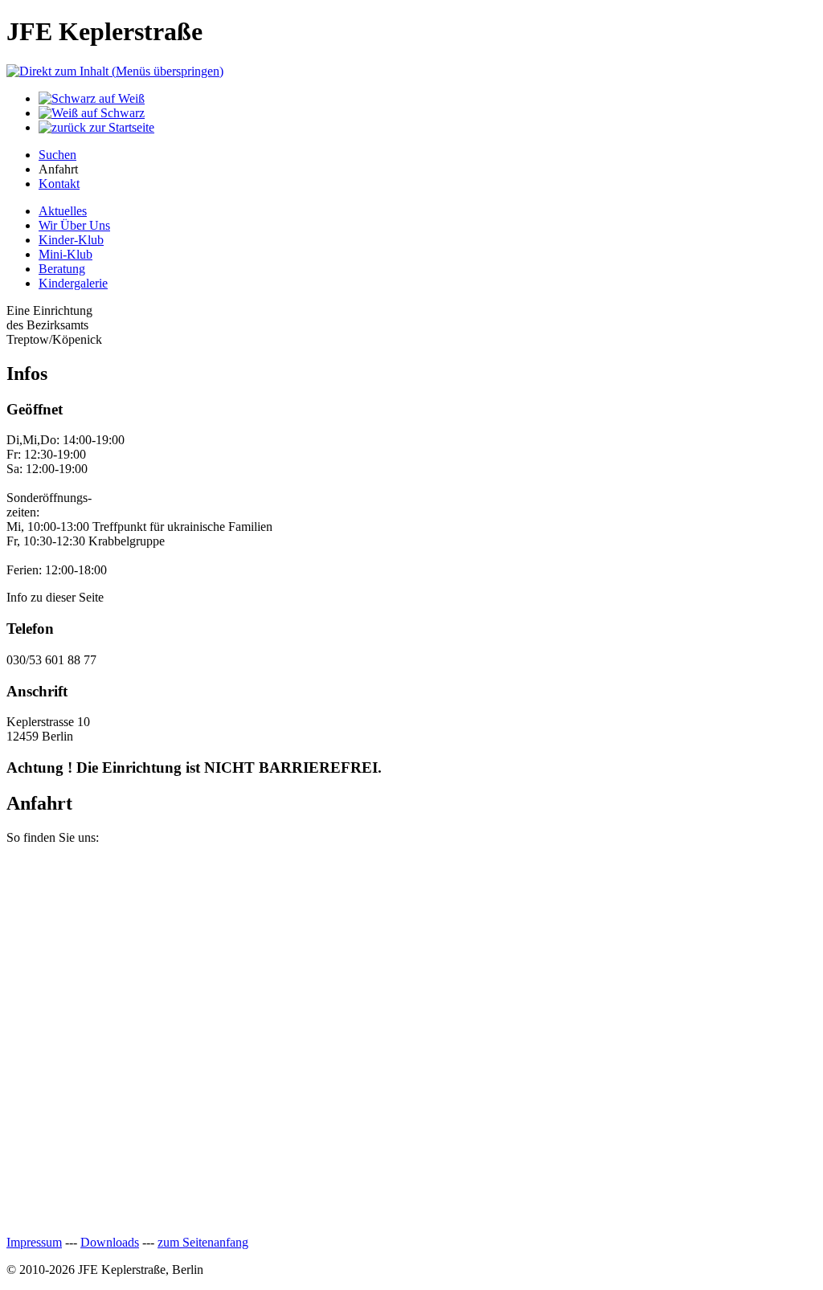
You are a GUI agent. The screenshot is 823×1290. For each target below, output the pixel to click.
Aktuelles (63, 211)
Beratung (62, 269)
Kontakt (59, 183)
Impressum (34, 1242)
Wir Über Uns (74, 225)
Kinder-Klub (71, 240)
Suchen (57, 154)
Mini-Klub (65, 254)
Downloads (109, 1242)
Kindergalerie (73, 283)
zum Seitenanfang (203, 1242)
